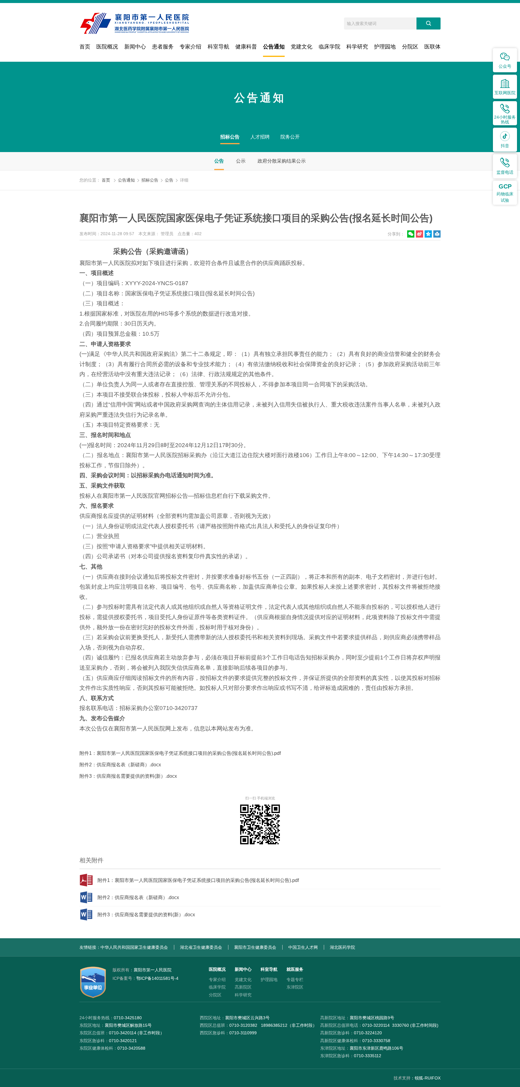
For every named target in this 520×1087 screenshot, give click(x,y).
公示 (241, 161)
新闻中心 (135, 47)
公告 (219, 161)
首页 (84, 47)
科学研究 (357, 47)
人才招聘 (260, 136)
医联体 (432, 47)
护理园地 (385, 47)
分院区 (410, 47)
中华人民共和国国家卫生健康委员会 (134, 947)
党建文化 (301, 47)
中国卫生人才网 (303, 947)
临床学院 (329, 47)
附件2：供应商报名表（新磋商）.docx (120, 764)
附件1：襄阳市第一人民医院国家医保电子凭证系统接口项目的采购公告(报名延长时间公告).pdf (180, 753)
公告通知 (274, 47)
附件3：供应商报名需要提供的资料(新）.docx (128, 776)
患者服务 (163, 47)
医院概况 (107, 47)
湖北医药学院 (342, 947)
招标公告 (230, 136)
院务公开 (290, 136)
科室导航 (218, 47)
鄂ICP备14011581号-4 (145, 978)
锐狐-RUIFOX (428, 1078)
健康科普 (246, 47)
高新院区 (243, 987)
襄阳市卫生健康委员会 (255, 947)
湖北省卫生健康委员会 (201, 947)
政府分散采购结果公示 (282, 161)
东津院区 (294, 987)
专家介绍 (190, 47)
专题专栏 (294, 979)
